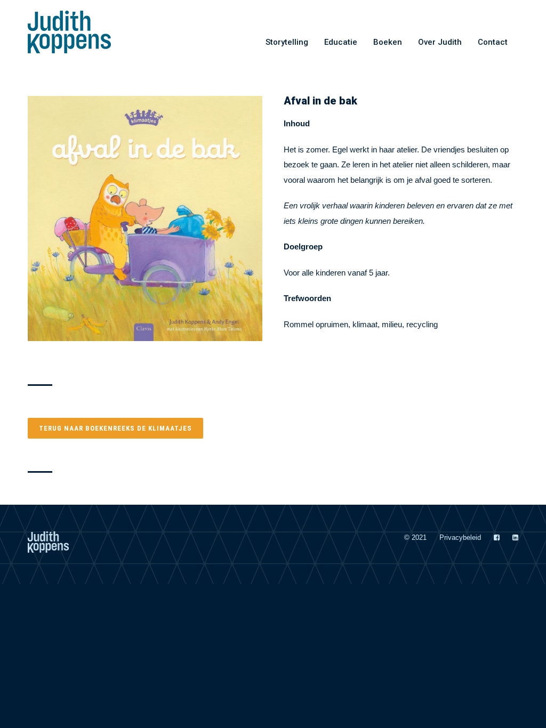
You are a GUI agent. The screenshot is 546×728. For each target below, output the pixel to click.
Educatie (340, 42)
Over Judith (440, 42)
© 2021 (415, 537)
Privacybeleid (460, 537)
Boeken (387, 42)
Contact (493, 42)
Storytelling (287, 42)
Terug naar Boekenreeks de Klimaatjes (115, 428)
